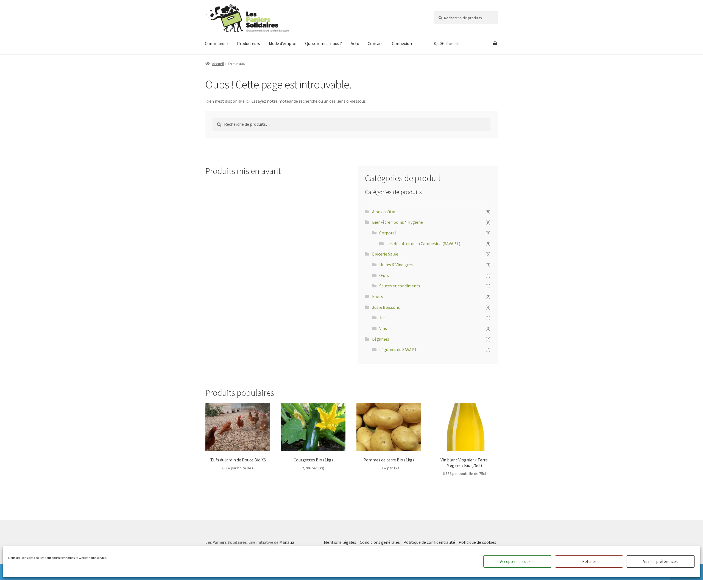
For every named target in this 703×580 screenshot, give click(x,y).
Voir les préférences (660, 561)
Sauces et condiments (399, 285)
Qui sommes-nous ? (323, 43)
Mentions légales (340, 542)
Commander (216, 43)
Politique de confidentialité (429, 542)
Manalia (286, 542)
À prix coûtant (385, 211)
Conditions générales (380, 542)
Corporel (387, 233)
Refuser (589, 561)
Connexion (402, 43)
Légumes (380, 339)
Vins (383, 328)
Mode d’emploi (282, 43)
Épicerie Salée (385, 254)
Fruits (377, 296)
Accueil (218, 63)
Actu (355, 43)
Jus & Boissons (386, 307)
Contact (375, 43)
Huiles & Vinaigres (396, 264)
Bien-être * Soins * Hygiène (397, 222)
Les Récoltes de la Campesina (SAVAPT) (423, 243)
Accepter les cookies (517, 561)
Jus (382, 317)
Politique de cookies (477, 542)
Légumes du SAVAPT (398, 349)
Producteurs (248, 43)
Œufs (384, 275)
